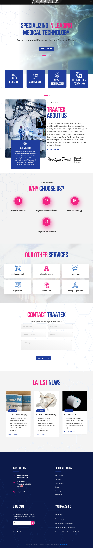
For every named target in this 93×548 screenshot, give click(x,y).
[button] (43, 55)
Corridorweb (63, 544)
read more (53, 149)
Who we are (59, 476)
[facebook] (14, 531)
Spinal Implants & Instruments (65, 527)
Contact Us (46, 49)
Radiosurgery (59, 519)
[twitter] (17, 531)
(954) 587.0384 (22, 478)
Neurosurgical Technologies (64, 523)
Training (58, 491)
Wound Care (59, 514)
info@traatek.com (22, 492)
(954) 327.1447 (22, 476)
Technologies (59, 483)
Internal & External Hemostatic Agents (67, 532)
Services (58, 479)
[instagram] (21, 531)
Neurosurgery (14, 82)
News (57, 487)
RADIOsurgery (79, 82)
